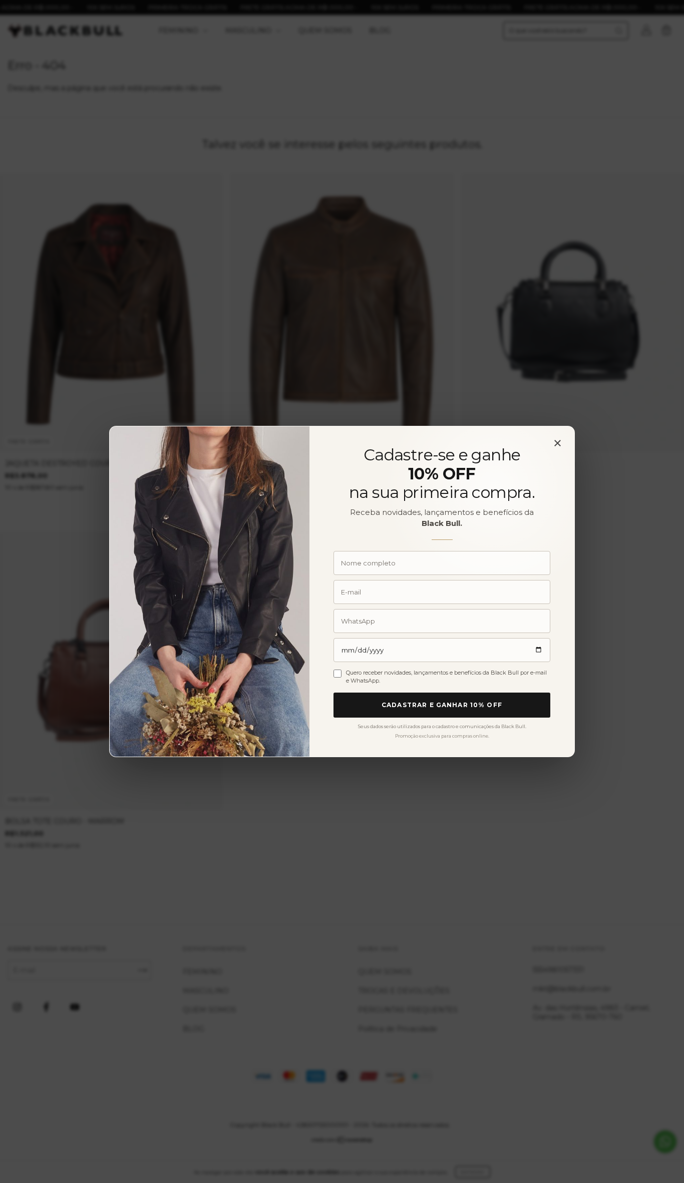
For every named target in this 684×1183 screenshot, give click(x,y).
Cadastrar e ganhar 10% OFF (442, 705)
